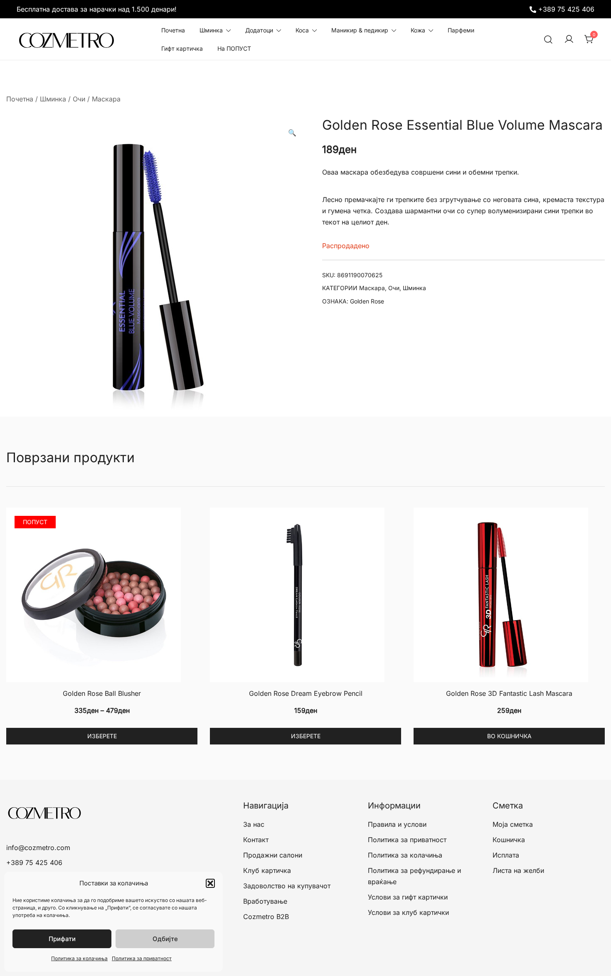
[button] (210, 883)
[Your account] (569, 39)
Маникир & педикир (359, 30)
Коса (302, 30)
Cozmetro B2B (266, 916)
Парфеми (461, 30)
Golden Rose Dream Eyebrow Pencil (305, 693)
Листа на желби (518, 870)
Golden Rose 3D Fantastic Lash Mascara (509, 693)
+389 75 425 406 (566, 9)
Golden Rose (367, 301)
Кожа (418, 30)
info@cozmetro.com (38, 847)
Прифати (62, 939)
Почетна (173, 30)
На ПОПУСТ (234, 48)
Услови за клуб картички (408, 912)
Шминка (211, 30)
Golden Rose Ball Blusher (102, 693)
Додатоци (259, 30)
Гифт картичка (182, 48)
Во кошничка (509, 735)
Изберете (102, 735)
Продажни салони (272, 855)
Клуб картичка (267, 870)
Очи (79, 99)
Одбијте (165, 939)
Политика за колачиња (79, 958)
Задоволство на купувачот (286, 886)
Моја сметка (513, 824)
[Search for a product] (548, 39)
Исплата (506, 855)
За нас (253, 824)
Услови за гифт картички (408, 897)
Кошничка (509, 840)
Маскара (106, 99)
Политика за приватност (142, 958)
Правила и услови (397, 824)
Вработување (265, 901)
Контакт (256, 840)
